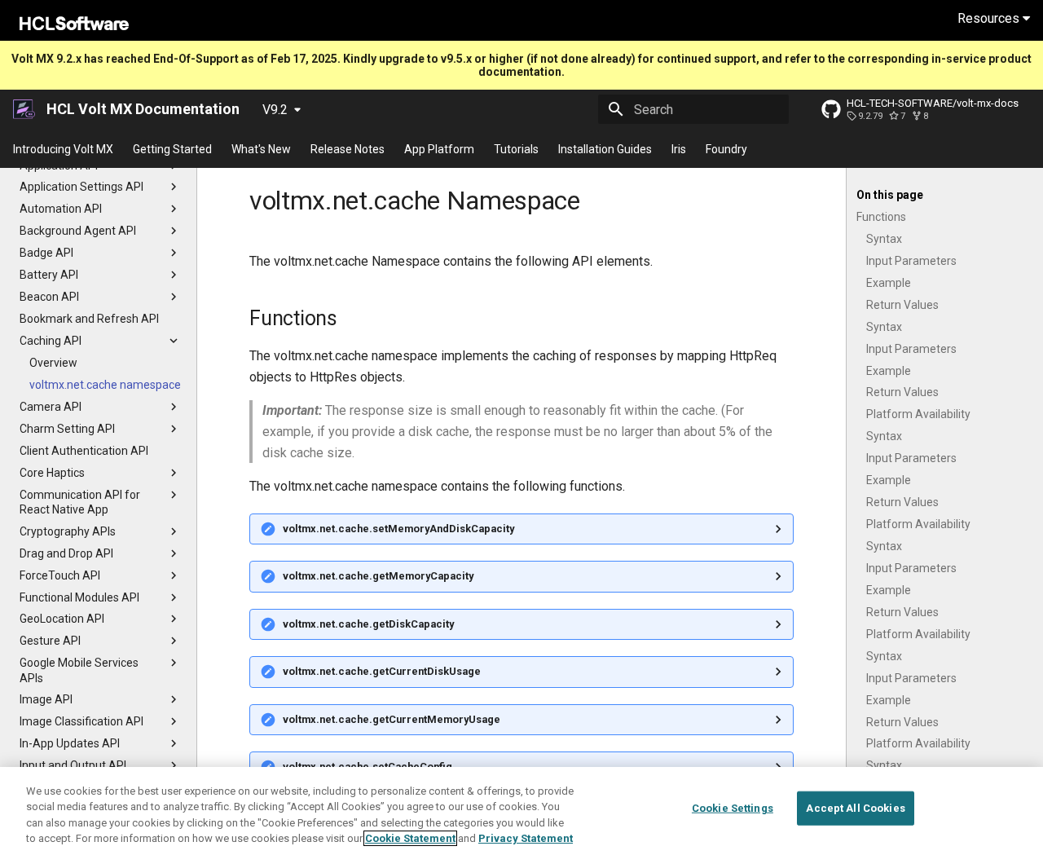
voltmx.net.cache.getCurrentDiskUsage (382, 671)
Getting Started (172, 149)
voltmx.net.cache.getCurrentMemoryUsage (391, 719)
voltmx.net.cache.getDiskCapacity (368, 624)
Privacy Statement (525, 838)
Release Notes (347, 149)
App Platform (439, 149)
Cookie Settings (732, 808)
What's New (261, 149)
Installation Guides (605, 149)
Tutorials (516, 149)
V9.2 (275, 109)
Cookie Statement (410, 838)
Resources (990, 18)
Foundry (726, 149)
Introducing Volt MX (63, 149)
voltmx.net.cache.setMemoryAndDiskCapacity (398, 528)
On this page (889, 194)
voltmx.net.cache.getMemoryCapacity (378, 576)
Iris (678, 149)
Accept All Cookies (855, 808)
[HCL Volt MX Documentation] (25, 109)
